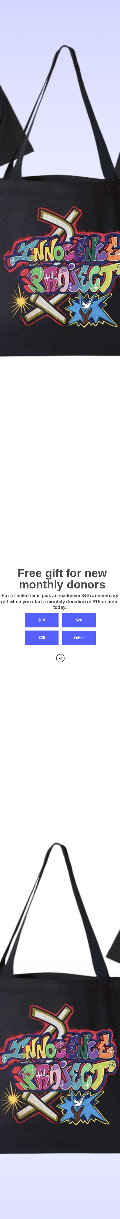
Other (79, 638)
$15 (42, 620)
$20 (79, 620)
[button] (60, 601)
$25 (42, 637)
